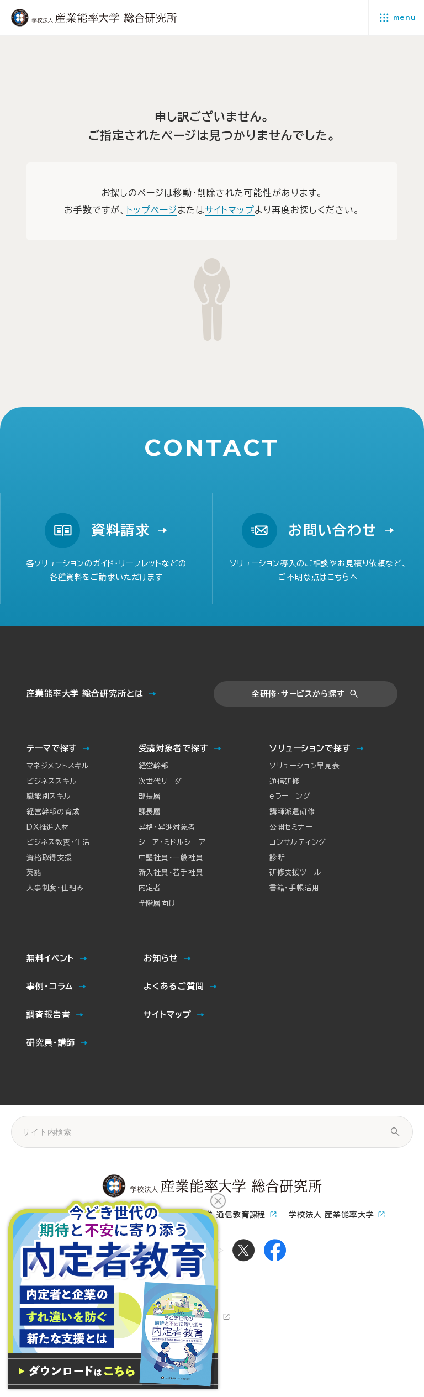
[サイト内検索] (395, 1131)
